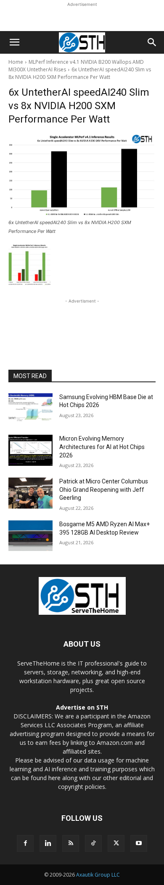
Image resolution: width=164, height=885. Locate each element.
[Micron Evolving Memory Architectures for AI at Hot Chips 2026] (30, 450)
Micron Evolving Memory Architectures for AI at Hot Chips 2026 (102, 446)
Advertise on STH (82, 707)
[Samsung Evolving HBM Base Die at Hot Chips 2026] (30, 408)
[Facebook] (25, 843)
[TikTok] (93, 843)
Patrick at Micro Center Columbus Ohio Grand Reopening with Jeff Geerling (103, 489)
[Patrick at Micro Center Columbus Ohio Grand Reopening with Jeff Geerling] (30, 493)
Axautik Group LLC (98, 874)
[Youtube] (138, 843)
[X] (116, 843)
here (54, 778)
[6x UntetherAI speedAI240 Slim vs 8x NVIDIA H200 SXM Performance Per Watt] (82, 175)
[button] (14, 42)
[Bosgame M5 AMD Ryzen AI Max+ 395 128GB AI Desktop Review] (30, 535)
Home (15, 61)
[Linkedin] (48, 843)
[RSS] (70, 843)
